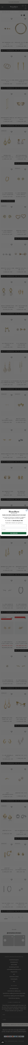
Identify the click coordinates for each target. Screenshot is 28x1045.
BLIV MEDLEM (14, 533)
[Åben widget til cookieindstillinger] (3, 1042)
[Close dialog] (26, 510)
